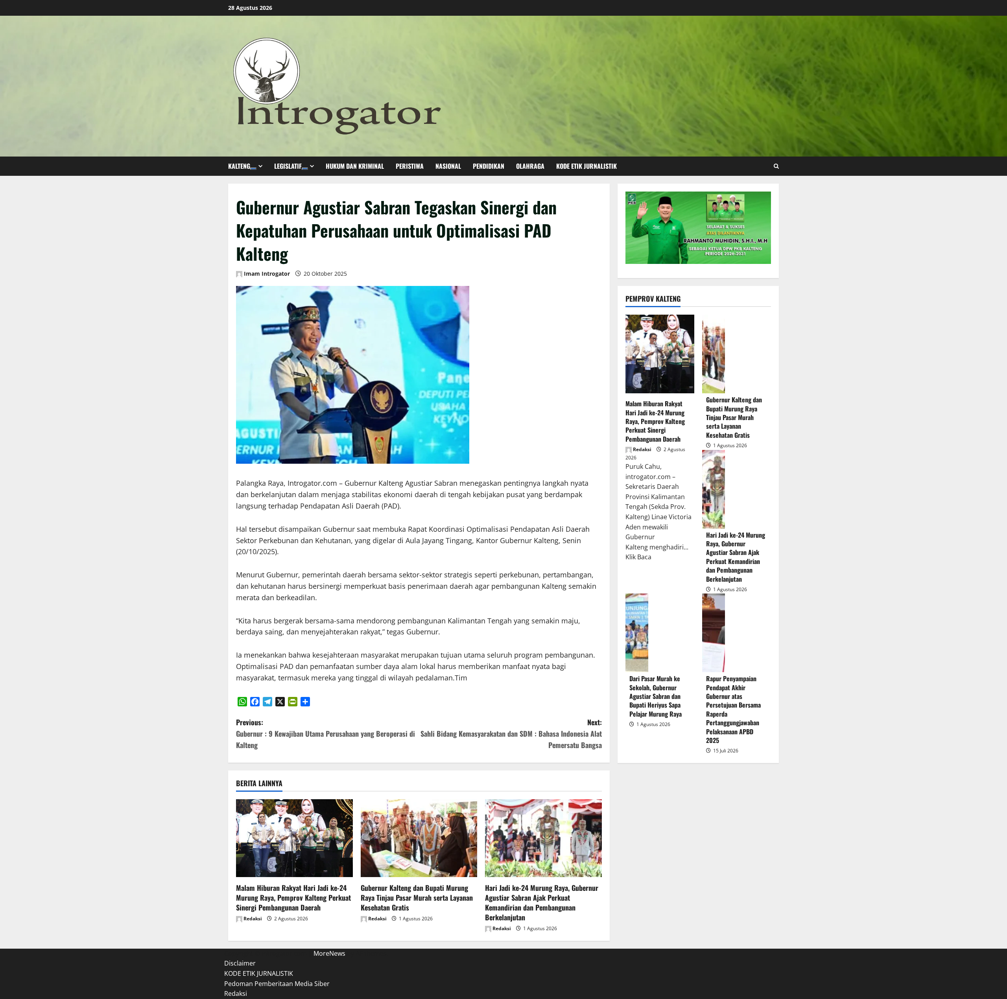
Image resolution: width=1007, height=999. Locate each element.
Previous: (325, 733)
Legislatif (288, 166)
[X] (280, 701)
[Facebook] (255, 701)
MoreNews (329, 953)
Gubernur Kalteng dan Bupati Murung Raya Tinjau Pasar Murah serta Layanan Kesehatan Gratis (417, 897)
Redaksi (252, 918)
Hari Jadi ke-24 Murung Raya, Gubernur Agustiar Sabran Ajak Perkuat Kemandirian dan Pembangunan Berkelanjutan (541, 903)
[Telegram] (267, 701)
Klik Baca (638, 557)
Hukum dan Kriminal (355, 166)
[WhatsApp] (242, 701)
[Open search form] (776, 166)
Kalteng (239, 166)
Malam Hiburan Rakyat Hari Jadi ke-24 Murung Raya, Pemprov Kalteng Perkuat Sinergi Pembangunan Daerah (293, 897)
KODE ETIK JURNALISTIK (586, 166)
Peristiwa (410, 166)
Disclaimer (240, 963)
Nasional (448, 166)
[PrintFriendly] (292, 701)
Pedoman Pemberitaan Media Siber (277, 983)
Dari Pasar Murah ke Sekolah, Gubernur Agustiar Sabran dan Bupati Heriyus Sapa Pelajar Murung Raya (636, 633)
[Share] (305, 701)
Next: (511, 733)
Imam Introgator (266, 273)
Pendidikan (488, 166)
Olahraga (530, 166)
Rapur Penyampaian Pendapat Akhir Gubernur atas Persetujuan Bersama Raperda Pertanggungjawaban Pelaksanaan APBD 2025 (713, 633)
